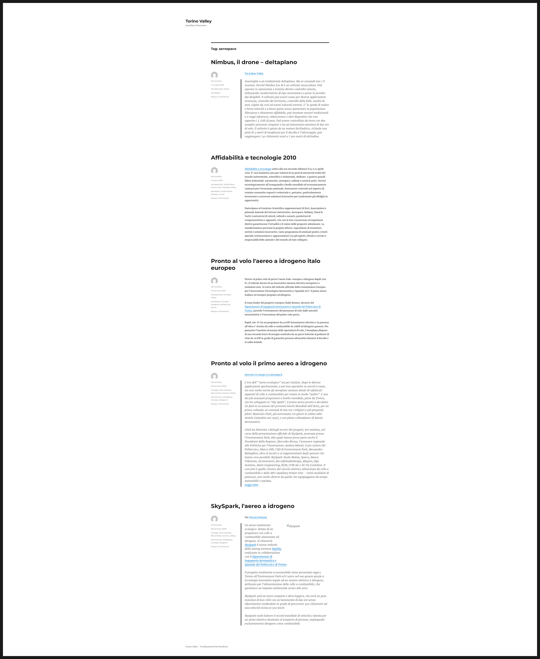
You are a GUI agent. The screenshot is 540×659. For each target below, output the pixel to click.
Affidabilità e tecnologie (258, 168)
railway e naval (217, 194)
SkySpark (250, 545)
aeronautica (216, 397)
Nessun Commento (220, 97)
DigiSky (276, 548)
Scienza (225, 393)
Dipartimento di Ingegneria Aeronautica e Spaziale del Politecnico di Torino (266, 560)
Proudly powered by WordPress (214, 647)
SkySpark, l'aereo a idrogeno (252, 506)
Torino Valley (199, 21)
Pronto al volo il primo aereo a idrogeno (269, 363)
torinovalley (216, 81)
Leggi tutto (251, 484)
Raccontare (216, 393)
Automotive (229, 184)
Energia (227, 294)
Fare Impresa (224, 187)
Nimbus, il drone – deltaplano (254, 62)
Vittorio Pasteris (258, 517)
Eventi (214, 187)
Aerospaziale (217, 89)
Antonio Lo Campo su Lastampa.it (263, 374)
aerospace (215, 93)
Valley (226, 89)
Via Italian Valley (254, 73)
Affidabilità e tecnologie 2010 (253, 157)
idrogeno (215, 304)
